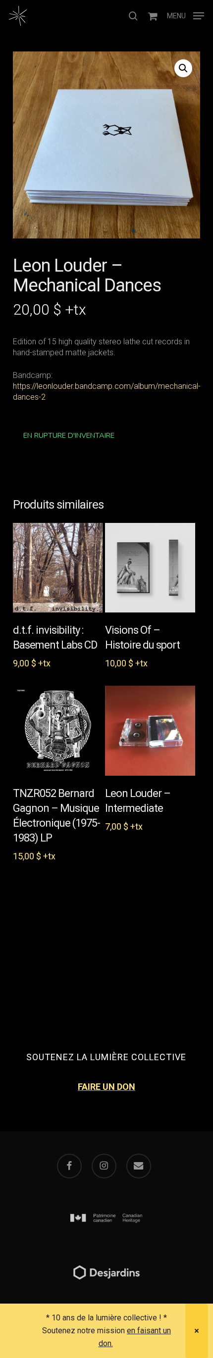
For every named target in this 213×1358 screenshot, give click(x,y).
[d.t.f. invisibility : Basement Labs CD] (58, 568)
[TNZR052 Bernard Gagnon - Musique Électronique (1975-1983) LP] (58, 731)
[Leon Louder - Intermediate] (150, 731)
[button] (185, 15)
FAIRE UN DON (106, 1086)
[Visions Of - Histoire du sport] (150, 568)
